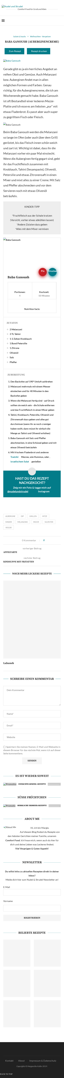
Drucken (52, 271)
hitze (44, 516)
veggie (8, 527)
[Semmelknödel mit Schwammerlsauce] (16, 1013)
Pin (42, 271)
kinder (8, 522)
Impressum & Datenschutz (42, 1060)
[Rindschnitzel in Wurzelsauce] (47, 1013)
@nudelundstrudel (17, 491)
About (21, 1060)
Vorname (8, 901)
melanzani (22, 522)
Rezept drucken (39, 51)
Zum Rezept (15, 51)
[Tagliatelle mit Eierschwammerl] (16, 983)
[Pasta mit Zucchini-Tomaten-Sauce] (16, 953)
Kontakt (9, 1060)
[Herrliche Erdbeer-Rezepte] (30, 805)
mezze (36, 522)
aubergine (10, 516)
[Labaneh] (32, 620)
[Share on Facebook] (4, 540)
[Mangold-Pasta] (47, 953)
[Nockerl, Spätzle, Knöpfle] (47, 983)
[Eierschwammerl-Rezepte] (30, 784)
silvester (49, 522)
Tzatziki (15, 456)
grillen (33, 516)
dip (22, 516)
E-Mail (6, 887)
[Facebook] (51, 20)
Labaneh (8, 663)
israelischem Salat (20, 461)
